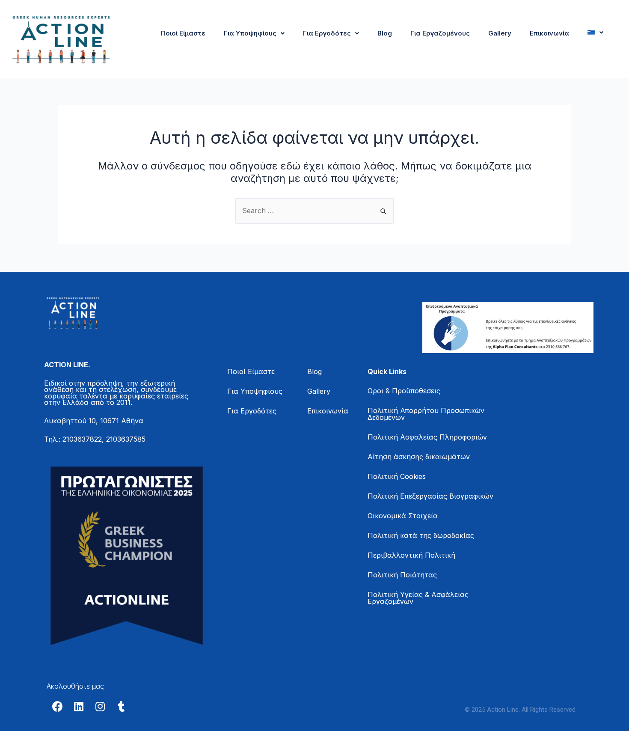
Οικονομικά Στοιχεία (403, 515)
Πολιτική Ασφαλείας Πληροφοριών (427, 437)
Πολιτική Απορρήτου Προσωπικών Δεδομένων (426, 414)
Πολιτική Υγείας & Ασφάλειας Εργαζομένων (418, 598)
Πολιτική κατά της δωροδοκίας (421, 535)
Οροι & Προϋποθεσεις (404, 390)
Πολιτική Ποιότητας (402, 575)
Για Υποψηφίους (250, 33)
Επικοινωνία (549, 33)
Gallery (499, 33)
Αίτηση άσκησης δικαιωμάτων (419, 456)
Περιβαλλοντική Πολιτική (411, 555)
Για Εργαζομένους (440, 33)
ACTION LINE (66, 364)
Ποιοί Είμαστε (183, 33)
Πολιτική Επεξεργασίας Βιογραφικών (430, 496)
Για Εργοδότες (327, 33)
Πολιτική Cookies (397, 476)
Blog (384, 33)
